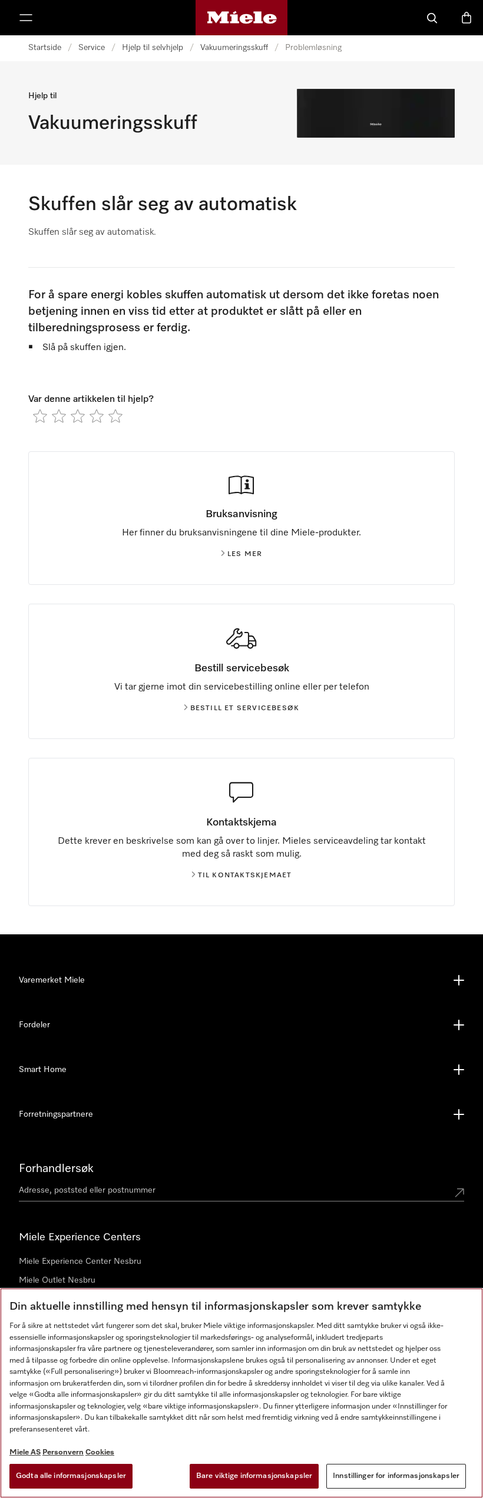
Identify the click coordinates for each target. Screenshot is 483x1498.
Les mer (244, 554)
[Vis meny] (26, 18)
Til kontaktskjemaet (245, 875)
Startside (44, 48)
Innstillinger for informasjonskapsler (396, 1476)
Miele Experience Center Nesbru (80, 1261)
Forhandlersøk (56, 1168)
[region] (241, 1393)
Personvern (63, 1452)
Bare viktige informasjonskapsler (254, 1476)
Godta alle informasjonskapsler (71, 1476)
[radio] (40, 416)
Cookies (99, 1452)
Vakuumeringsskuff (234, 48)
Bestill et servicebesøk (245, 708)
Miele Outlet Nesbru (57, 1280)
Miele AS (25, 1452)
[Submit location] (459, 1192)
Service (91, 48)
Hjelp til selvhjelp (152, 48)
